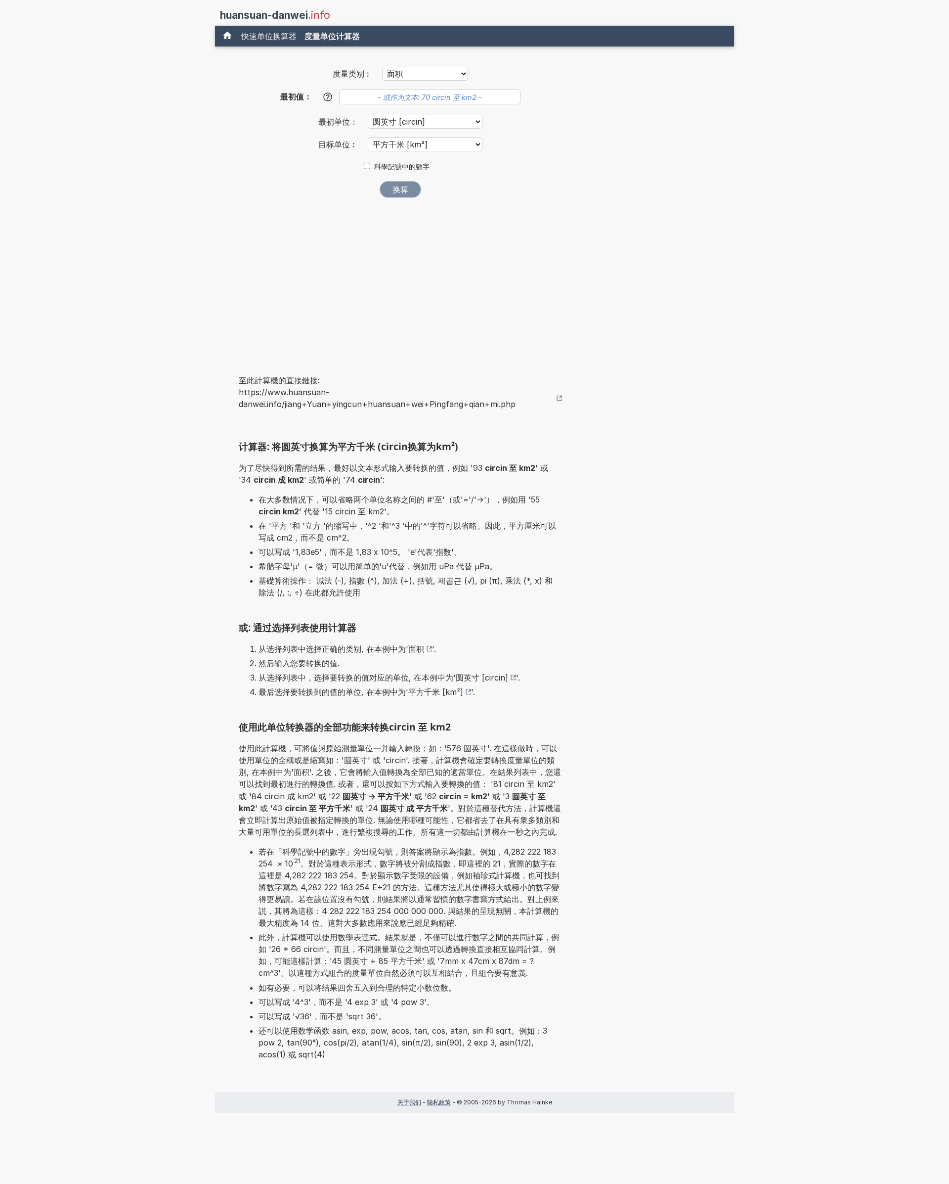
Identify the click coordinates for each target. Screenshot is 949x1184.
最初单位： (339, 122)
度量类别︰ (352, 74)
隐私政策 (439, 1102)
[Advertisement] (400, 279)
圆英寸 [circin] (482, 678)
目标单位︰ (339, 144)
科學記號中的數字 (402, 167)
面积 (416, 649)
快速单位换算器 (269, 36)
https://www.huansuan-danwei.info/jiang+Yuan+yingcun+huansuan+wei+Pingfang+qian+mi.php (377, 398)
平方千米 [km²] (435, 692)
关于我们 (409, 1102)
